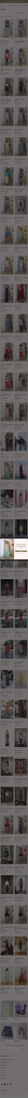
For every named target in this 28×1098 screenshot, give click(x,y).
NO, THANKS (21, 553)
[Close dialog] (27, 539)
